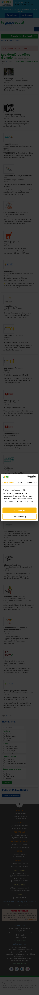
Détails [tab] (19, 482)
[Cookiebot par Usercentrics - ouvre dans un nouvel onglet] (28, 476)
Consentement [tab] (8, 482)
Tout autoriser (19, 510)
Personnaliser (18, 517)
